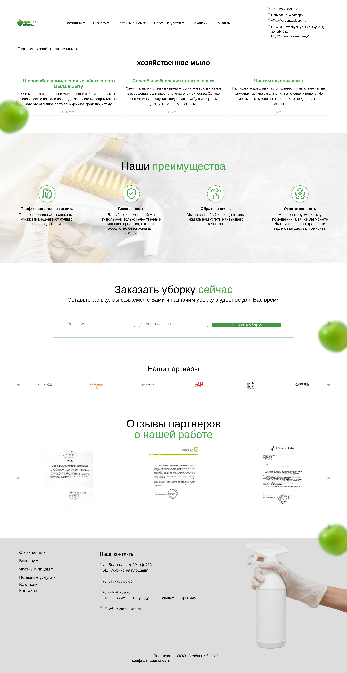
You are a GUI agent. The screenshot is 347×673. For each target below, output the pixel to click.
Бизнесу (99, 22)
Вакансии (199, 22)
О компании (72, 22)
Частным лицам (130, 22)
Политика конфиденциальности (151, 658)
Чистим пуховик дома (278, 80)
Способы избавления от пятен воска (173, 80)
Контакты (223, 22)
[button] (18, 384)
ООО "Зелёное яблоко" (197, 655)
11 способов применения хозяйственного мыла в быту (68, 83)
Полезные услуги (167, 22)
